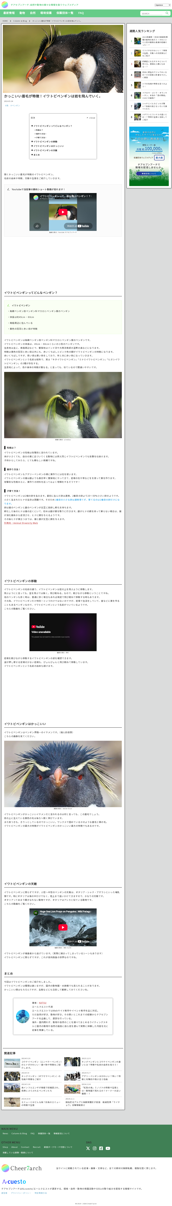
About (14, 1147)
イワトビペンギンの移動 (45, 141)
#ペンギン (15, 105)
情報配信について (62, 1133)
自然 (33, 13)
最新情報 (9, 13)
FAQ (81, 13)
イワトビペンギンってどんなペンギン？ (53, 125)
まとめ (36, 154)
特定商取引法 (41, 1193)
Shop (5, 1147)
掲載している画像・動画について (18, 1152)
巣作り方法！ (41, 134)
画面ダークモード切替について (58, 1147)
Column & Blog (19, 1133)
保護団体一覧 (65, 13)
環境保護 (46, 13)
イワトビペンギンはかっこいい (48, 146)
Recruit (37, 1147)
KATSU (43, 1002)
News (5, 1133)
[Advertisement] (63, 259)
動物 (22, 13)
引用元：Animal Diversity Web (21, 523)
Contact (25, 1147)
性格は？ (39, 130)
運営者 (4, 1193)
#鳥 (6, 105)
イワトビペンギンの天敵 (45, 150)
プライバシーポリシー (21, 1193)
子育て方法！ (41, 137)
